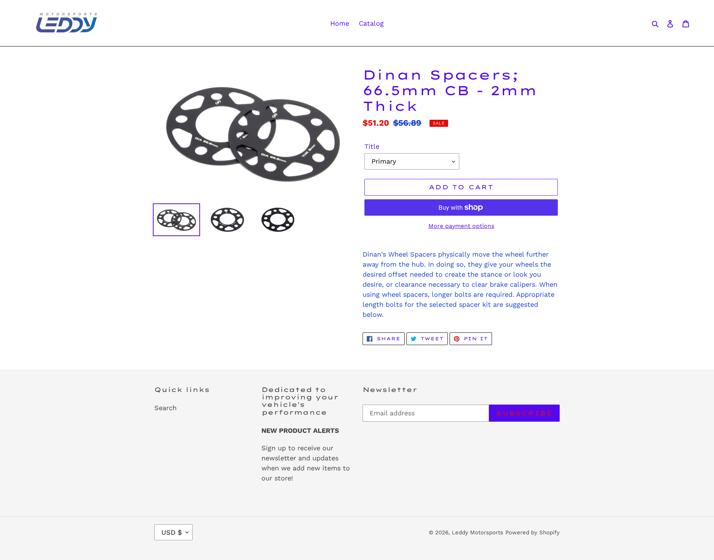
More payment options (461, 225)
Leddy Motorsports (477, 532)
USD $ (171, 532)
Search (165, 408)
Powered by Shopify (532, 532)
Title (371, 146)
